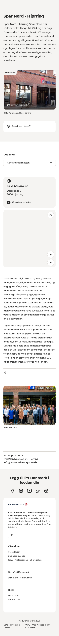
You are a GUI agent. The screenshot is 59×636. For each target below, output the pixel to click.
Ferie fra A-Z (14, 595)
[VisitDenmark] (18, 504)
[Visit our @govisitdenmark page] (37, 490)
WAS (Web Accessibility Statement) (37, 626)
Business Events (16, 556)
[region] (29, 238)
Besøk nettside (20, 126)
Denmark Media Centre (20, 577)
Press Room (14, 552)
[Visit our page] (20, 490)
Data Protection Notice (11, 626)
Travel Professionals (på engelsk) (25, 560)
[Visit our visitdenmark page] (29, 490)
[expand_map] (51, 215)
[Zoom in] (50, 254)
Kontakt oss (14, 599)
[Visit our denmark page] (12, 490)
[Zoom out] (50, 262)
